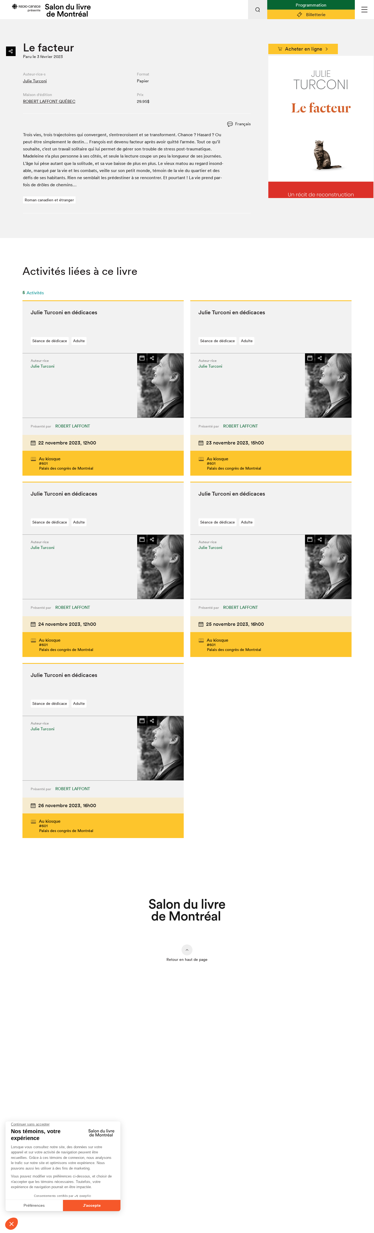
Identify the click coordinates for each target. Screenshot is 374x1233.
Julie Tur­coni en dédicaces (64, 312)
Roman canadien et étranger (49, 199)
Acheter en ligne (303, 49)
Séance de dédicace (49, 340)
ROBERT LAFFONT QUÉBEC (49, 101)
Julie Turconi (35, 80)
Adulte (79, 340)
